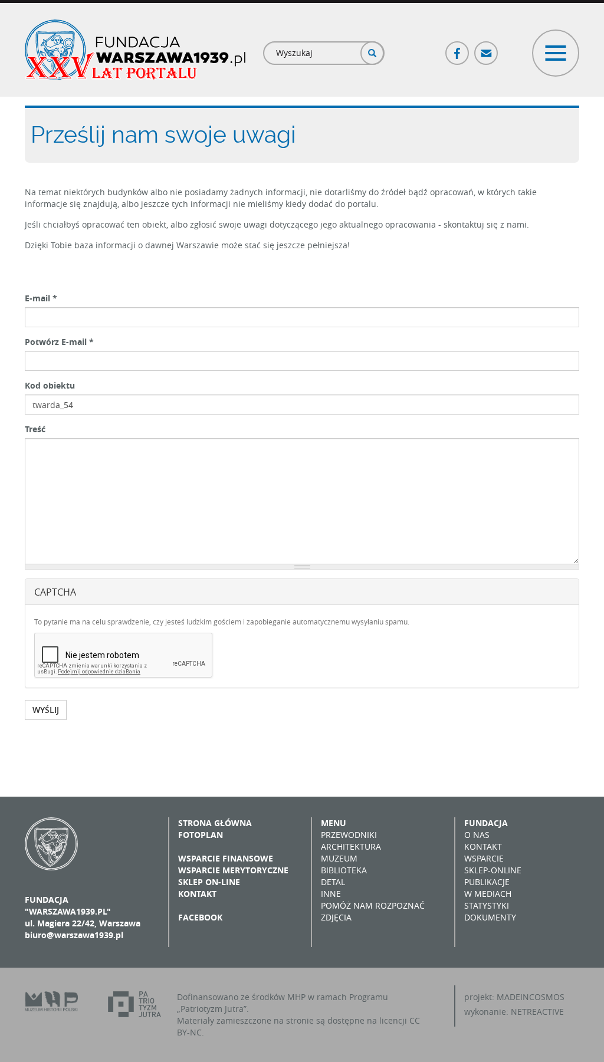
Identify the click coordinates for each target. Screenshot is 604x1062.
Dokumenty (490, 917)
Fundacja (486, 822)
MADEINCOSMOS (530, 996)
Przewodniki (349, 834)
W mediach (487, 893)
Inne (331, 893)
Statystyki (486, 905)
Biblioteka (344, 870)
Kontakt (197, 893)
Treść (35, 429)
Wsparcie (484, 858)
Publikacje (487, 881)
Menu (333, 822)
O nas (477, 834)
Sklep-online (492, 870)
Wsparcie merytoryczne (233, 870)
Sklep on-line (209, 881)
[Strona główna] (135, 49)
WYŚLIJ (45, 709)
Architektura (351, 846)
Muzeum (339, 858)
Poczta (486, 48)
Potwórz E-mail (59, 341)
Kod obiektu (50, 385)
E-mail (41, 298)
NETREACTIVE (537, 1011)
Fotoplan (200, 834)
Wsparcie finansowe (225, 858)
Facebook (458, 48)
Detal (333, 881)
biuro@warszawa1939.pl (74, 935)
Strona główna (215, 822)
